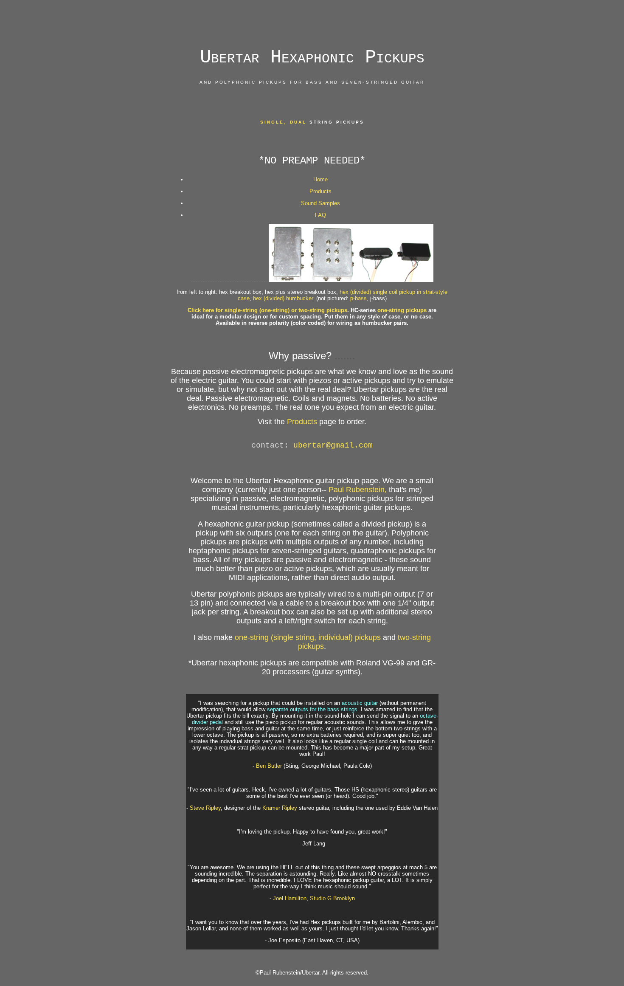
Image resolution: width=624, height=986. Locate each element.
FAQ (320, 215)
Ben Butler (268, 766)
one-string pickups (402, 310)
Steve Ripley (205, 808)
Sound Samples (320, 203)
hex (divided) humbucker (283, 298)
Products (320, 191)
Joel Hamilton (289, 898)
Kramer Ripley (280, 808)
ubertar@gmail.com (333, 445)
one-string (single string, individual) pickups (308, 637)
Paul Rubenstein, (358, 489)
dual (298, 121)
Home (320, 179)
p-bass (358, 298)
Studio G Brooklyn (332, 898)
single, (275, 121)
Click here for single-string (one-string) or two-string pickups (267, 310)
